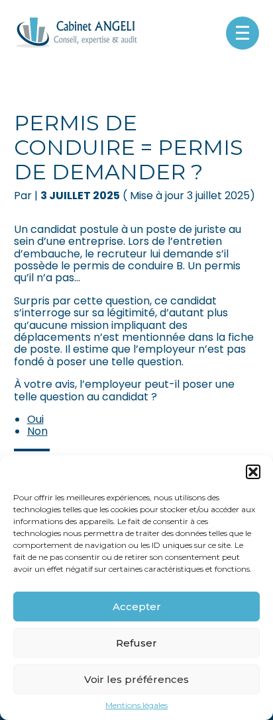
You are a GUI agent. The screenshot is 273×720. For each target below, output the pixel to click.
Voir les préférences (136, 679)
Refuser (136, 643)
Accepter (137, 606)
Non (37, 431)
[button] (253, 471)
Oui (35, 419)
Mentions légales (136, 705)
